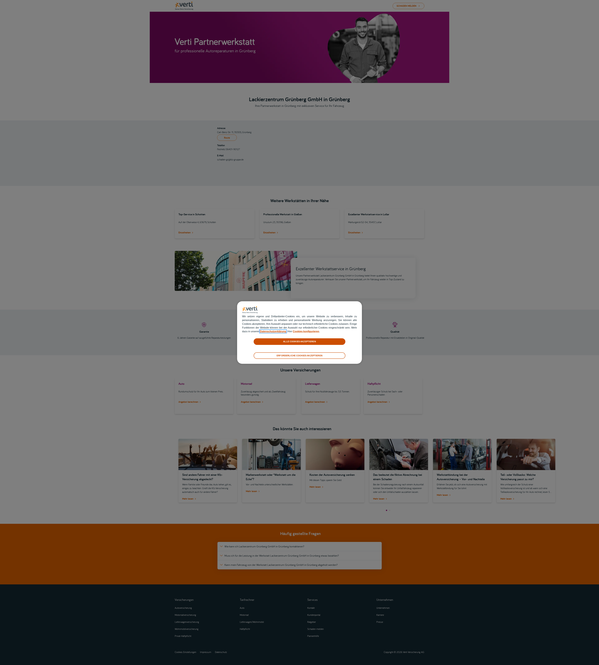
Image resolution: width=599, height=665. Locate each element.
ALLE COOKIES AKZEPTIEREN (299, 341)
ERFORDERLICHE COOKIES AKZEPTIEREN (299, 355)
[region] (299, 332)
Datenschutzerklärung (273, 331)
